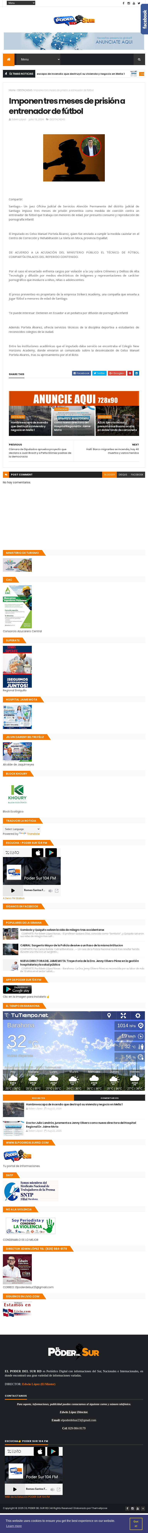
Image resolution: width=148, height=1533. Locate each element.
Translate (33, 834)
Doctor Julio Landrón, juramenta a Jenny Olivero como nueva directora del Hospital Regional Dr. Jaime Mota (72, 422)
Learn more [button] (14, 1526)
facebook (137, 474)
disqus (123, 474)
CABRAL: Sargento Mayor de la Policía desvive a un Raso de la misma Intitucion (71, 945)
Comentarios (110, 1098)
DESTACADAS (124, 73)
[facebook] (123, 3)
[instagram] (129, 3)
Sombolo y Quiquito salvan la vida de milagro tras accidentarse (62, 930)
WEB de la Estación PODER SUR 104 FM (27, 1497)
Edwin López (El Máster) (38, 1384)
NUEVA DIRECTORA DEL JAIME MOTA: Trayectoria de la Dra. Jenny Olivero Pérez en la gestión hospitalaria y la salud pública (79, 963)
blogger (109, 474)
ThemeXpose (99, 1508)
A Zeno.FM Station (13, 898)
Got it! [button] (136, 1524)
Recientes (38, 1098)
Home (12, 90)
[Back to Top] (143, 1508)
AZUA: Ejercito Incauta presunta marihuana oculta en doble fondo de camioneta (117, 426)
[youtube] (134, 3)
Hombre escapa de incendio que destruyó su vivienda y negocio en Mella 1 (52, 74)
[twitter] (139, 3)
